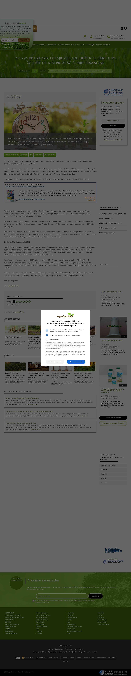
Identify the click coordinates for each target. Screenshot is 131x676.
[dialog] (65, 338)
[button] (65, 339)
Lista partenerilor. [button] (55, 348)
